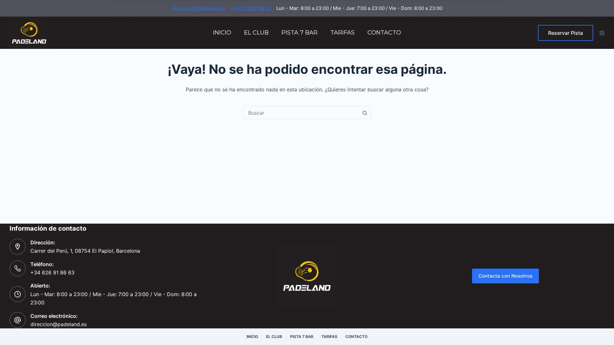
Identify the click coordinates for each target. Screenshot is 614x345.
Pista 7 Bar (299, 32)
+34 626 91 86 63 (251, 8)
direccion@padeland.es (58, 324)
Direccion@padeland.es (199, 8)
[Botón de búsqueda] (364, 113)
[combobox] (300, 112)
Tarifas (342, 32)
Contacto (384, 32)
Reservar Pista (565, 33)
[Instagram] (602, 33)
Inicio (222, 32)
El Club (256, 32)
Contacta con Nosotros (505, 276)
